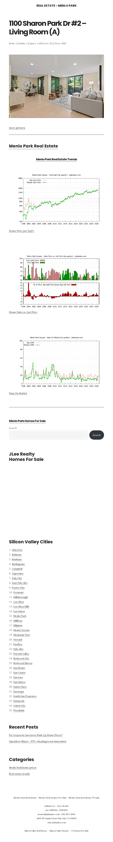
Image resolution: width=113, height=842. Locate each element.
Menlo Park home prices (22, 767)
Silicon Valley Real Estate (36, 831)
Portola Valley (21, 653)
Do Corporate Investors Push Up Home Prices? (36, 735)
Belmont (16, 554)
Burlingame (18, 564)
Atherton (17, 549)
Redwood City (21, 658)
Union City (19, 705)
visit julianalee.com (56, 822)
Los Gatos (19, 611)
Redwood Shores (22, 663)
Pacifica (17, 644)
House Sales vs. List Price (23, 312)
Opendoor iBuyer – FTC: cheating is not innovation (37, 741)
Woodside (19, 710)
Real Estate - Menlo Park (56, 6)
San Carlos (19, 672)
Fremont (18, 592)
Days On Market (18, 393)
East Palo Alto (20, 582)
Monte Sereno (21, 630)
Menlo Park (19, 615)
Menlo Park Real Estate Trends (56, 159)
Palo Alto (18, 648)
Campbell (17, 568)
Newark (17, 639)
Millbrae (18, 620)
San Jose (18, 677)
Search (13, 428)
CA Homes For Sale (80, 831)
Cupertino (17, 573)
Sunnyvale (19, 700)
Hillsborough (20, 597)
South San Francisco (24, 696)
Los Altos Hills (21, 606)
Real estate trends (19, 773)
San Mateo (19, 682)
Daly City (17, 578)
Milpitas (17, 625)
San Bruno (19, 667)
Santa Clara (19, 686)
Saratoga (18, 691)
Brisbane (17, 559)
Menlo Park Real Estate (33, 146)
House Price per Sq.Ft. (21, 230)
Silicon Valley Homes (59, 831)
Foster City (18, 587)
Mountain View (21, 634)
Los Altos (18, 601)
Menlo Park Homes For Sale (27, 421)
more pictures (17, 127)
